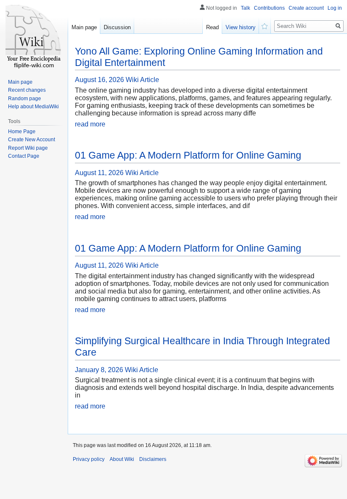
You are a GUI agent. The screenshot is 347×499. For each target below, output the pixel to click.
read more (90, 124)
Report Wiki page (28, 148)
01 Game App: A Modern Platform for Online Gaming (188, 155)
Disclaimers (152, 459)
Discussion (117, 27)
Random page (24, 98)
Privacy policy (89, 459)
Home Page (22, 131)
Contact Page (23, 156)
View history (241, 27)
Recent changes (27, 90)
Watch (265, 25)
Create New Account (31, 140)
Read (212, 27)
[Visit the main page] (34, 34)
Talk (245, 8)
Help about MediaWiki (33, 107)
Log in (335, 8)
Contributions (269, 8)
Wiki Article (142, 79)
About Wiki (122, 459)
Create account (306, 8)
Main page (84, 27)
